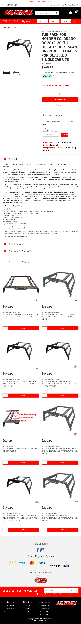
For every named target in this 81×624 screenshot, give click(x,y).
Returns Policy (44, 612)
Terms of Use (45, 606)
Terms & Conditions (60, 594)
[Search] (56, 13)
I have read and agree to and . (58, 594)
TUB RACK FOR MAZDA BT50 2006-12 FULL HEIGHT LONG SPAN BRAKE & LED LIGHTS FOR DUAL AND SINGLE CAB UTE (19, 383)
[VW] (37, 300)
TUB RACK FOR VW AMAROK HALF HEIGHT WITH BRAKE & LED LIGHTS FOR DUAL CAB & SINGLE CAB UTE (21, 315)
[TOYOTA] (76, 501)
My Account (10, 606)
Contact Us (75, 5)
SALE (16, 21)
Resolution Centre (10, 612)
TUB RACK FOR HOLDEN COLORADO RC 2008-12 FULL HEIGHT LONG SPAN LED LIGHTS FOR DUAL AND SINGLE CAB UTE (60, 451)
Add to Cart (61, 99)
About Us (68, 5)
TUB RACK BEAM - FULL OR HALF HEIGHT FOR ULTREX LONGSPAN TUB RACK (20, 450)
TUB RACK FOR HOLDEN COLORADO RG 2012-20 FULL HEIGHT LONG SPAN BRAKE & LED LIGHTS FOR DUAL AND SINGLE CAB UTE (59, 383)
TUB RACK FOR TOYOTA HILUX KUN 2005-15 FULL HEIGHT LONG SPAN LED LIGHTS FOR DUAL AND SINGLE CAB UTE (60, 518)
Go (75, 21)
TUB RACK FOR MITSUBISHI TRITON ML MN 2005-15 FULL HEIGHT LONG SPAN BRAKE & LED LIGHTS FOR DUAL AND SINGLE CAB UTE (20, 518)
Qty (44, 124)
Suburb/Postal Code (50, 131)
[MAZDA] (37, 367)
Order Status (53, 5)
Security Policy (44, 615)
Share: (44, 64)
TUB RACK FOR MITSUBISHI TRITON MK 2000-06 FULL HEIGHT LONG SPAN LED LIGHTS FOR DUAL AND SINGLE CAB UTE (60, 316)
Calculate (65, 134)
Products (61, 5)
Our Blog (27, 609)
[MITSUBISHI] (76, 300)
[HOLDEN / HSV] (76, 367)
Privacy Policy (74, 594)
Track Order (10, 609)
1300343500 (11, 5)
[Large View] (6, 73)
